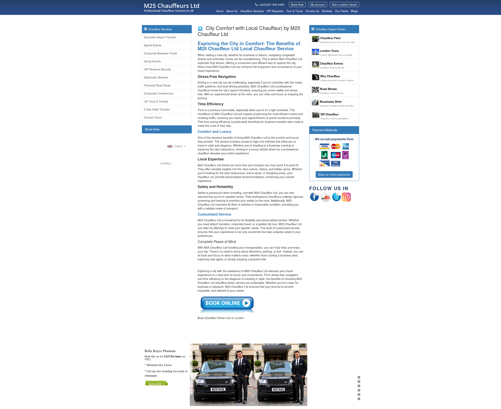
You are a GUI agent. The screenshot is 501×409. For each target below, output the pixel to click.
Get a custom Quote (344, 4)
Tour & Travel (294, 11)
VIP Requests (275, 11)
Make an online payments (334, 174)
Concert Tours (153, 117)
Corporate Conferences (158, 93)
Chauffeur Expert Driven (329, 29)
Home (219, 11)
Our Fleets (341, 11)
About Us (232, 11)
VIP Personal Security (157, 69)
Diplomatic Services (156, 77)
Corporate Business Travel (160, 53)
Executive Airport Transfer (160, 37)
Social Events (152, 61)
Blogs (354, 11)
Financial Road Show (157, 85)
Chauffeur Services (252, 11)
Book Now (297, 4)
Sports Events (152, 45)
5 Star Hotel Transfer (157, 109)
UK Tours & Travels (156, 101)
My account (318, 4)
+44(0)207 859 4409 (271, 4)
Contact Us (312, 11)
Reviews (327, 11)
